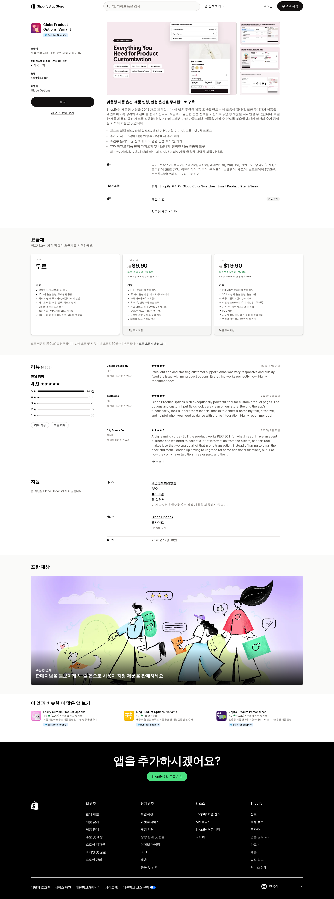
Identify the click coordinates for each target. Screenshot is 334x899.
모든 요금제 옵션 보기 (152, 343)
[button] (74, 719)
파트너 (255, 844)
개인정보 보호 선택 (136, 887)
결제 (155, 186)
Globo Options (40, 90)
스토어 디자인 (95, 844)
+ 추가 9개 (260, 83)
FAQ (155, 488)
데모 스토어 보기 (62, 113)
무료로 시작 (290, 6)
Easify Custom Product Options (64, 712)
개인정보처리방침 (164, 483)
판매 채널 (92, 814)
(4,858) (43, 77)
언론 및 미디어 (260, 837)
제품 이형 (158, 199)
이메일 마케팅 (150, 844)
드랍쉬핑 (147, 814)
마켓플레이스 (150, 822)
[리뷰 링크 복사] (130, 365)
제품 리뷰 (147, 829)
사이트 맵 (111, 887)
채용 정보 (257, 822)
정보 (253, 814)
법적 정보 (257, 859)
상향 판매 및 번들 (153, 837)
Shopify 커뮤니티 (208, 829)
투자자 (255, 829)
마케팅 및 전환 (96, 852)
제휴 (253, 852)
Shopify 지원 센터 (208, 814)
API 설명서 (203, 822)
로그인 (268, 6)
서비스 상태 (258, 867)
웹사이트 (158, 522)
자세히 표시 (158, 461)
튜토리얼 (158, 494)
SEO (144, 852)
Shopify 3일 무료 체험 (167, 776)
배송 (144, 859)
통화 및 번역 (149, 867)
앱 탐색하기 (213, 6)
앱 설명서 (158, 499)
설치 (63, 102)
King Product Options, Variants (156, 712)
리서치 (200, 837)
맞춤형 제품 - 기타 (164, 211)
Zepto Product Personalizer (247, 712)
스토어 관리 (94, 859)
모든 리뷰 (60, 425)
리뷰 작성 (40, 425)
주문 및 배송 (94, 837)
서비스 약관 (63, 887)
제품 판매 (92, 829)
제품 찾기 (92, 822)
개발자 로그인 (40, 887)
